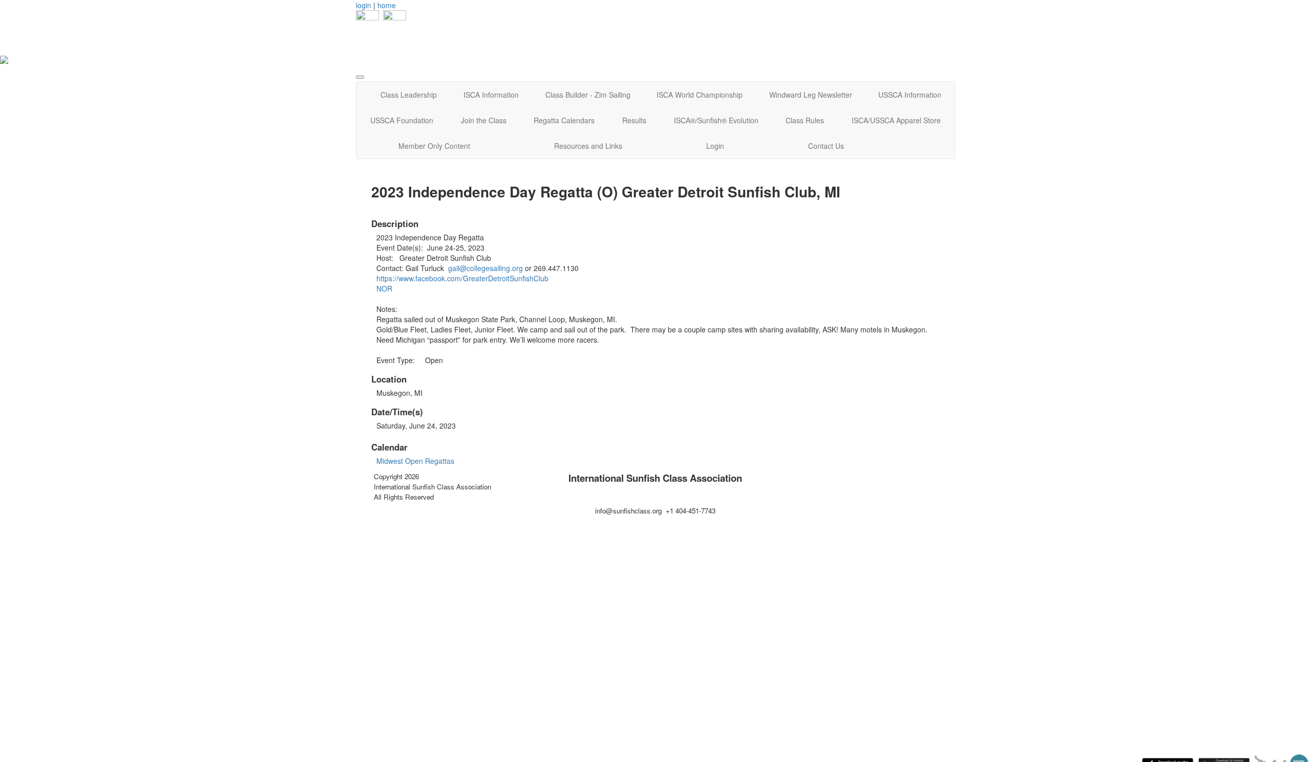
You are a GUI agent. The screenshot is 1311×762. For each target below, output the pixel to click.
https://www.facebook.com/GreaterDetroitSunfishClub (462, 278)
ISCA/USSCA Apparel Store (896, 120)
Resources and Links (588, 146)
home (386, 5)
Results (634, 120)
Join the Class (483, 120)
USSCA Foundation (401, 120)
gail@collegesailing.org (485, 268)
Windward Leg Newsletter (810, 94)
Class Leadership (408, 94)
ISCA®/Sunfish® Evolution (716, 120)
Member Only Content (434, 146)
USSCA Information (909, 94)
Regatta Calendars (564, 120)
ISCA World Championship (700, 94)
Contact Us (826, 146)
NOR (385, 288)
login (363, 5)
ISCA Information (491, 94)
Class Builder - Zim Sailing (587, 94)
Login (715, 146)
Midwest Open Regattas (415, 461)
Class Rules (805, 120)
